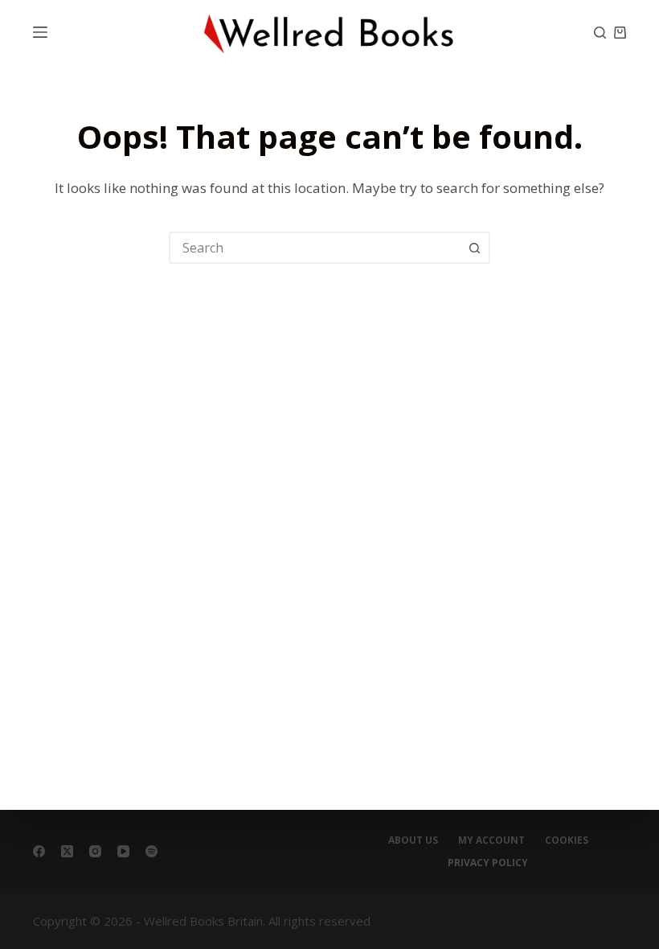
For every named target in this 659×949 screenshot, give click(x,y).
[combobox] (315, 248)
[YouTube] (123, 851)
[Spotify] (151, 851)
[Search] (600, 33)
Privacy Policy (488, 863)
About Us (413, 840)
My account (491, 840)
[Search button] (474, 247)
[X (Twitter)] (67, 851)
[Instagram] (95, 851)
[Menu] (40, 32)
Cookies (566, 840)
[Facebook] (39, 851)
